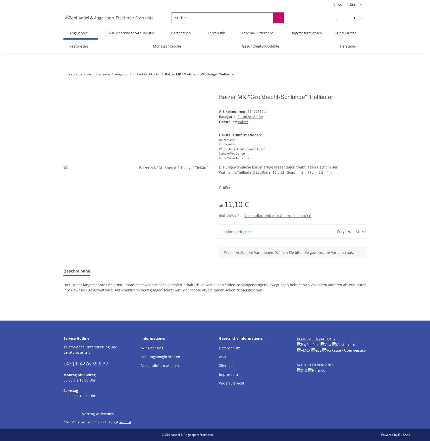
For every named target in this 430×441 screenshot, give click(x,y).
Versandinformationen (160, 365)
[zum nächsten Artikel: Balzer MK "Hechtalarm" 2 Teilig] (361, 74)
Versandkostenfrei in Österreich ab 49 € (277, 215)
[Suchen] (278, 17)
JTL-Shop (404, 435)
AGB (222, 356)
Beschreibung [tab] (76, 271)
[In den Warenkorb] (67, 91)
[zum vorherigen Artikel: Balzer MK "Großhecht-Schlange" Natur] (350, 74)
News (337, 4)
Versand (125, 422)
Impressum (228, 374)
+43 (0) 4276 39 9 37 (85, 363)
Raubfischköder (250, 116)
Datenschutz (229, 348)
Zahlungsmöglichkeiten (160, 356)
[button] (326, 17)
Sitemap (226, 365)
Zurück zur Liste (79, 74)
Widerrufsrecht (231, 383)
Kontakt (356, 4)
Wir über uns (152, 348)
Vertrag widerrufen (98, 413)
